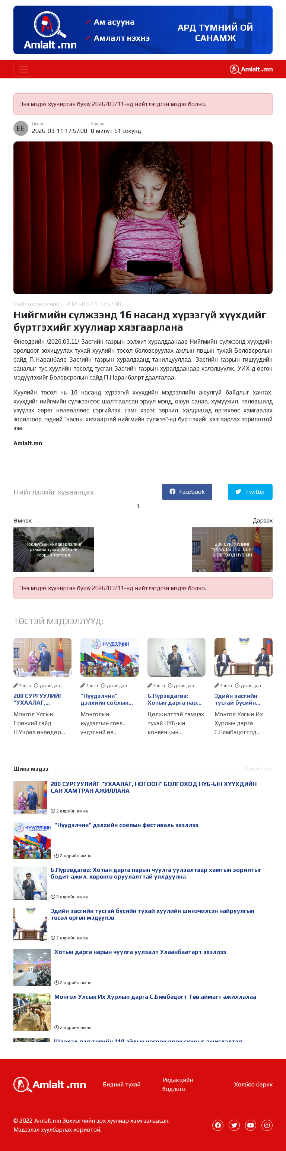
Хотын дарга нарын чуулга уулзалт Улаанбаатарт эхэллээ (140, 952)
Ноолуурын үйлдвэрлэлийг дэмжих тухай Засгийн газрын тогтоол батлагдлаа (53, 550)
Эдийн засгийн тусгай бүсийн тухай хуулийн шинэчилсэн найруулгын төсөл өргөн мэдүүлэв (241, 699)
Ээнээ (25, 685)
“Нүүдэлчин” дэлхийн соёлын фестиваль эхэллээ (108, 699)
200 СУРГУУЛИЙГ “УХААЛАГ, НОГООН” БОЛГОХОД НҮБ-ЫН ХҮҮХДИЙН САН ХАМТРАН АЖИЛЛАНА (232, 550)
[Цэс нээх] (23, 69)
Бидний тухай (121, 1084)
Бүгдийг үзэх (259, 768)
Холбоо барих (253, 1084)
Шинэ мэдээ (30, 768)
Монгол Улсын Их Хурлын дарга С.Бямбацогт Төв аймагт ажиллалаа (155, 997)
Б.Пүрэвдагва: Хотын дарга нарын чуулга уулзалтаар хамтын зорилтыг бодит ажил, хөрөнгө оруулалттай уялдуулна (176, 699)
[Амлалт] (49, 1083)
